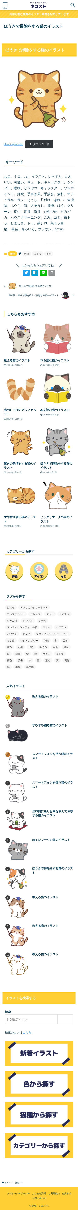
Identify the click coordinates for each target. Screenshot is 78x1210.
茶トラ (37, 253)
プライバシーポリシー (18, 1193)
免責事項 (66, 1193)
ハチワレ (61, 627)
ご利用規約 (54, 1193)
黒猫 (17, 667)
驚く (47, 660)
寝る (9, 647)
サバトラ (64, 614)
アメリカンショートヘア (34, 607)
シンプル (28, 620)
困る (65, 640)
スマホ (46, 627)
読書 (20, 660)
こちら (26, 1032)
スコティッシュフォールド (22, 627)
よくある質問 (39, 1193)
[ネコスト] (39, 5)
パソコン (12, 633)
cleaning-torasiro (13, 144)
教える (43, 647)
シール (42, 620)
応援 (20, 647)
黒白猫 (30, 667)
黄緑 (66, 660)
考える (46, 653)
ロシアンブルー (29, 640)
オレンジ (35, 614)
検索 (8, 1012)
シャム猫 (12, 620)
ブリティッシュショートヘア (52, 633)
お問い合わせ (39, 1198)
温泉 (66, 647)
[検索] (66, 1019)
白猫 (17, 653)
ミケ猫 (11, 640)
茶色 (48, 253)
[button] (73, 5)
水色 (55, 647)
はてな (11, 607)
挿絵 (12, 253)
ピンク (26, 633)
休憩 (46, 640)
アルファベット (16, 614)
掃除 (26, 253)
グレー (50, 614)
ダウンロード (41, 144)
